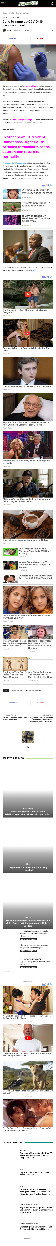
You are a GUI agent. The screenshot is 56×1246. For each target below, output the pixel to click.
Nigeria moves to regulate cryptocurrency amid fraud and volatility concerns (36, 961)
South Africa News (22, 13)
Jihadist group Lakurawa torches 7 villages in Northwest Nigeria (36, 1228)
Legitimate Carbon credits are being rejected (28, 868)
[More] (50, 38)
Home (5, 13)
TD (10, 30)
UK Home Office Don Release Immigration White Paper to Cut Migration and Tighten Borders (28, 923)
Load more (27, 1239)
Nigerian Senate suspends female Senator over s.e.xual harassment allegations (34, 933)
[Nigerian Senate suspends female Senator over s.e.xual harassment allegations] (10, 935)
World (11, 13)
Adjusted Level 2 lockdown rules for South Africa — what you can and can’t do (41, 720)
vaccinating (30, 86)
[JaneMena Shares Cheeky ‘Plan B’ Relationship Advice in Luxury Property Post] (28, 790)
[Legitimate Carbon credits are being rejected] (28, 845)
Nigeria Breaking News (28, 939)
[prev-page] (4, 973)
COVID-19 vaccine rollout (33, 690)
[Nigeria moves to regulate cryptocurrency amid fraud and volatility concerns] (10, 963)
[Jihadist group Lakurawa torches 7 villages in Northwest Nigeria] (10, 949)
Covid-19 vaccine (16, 690)
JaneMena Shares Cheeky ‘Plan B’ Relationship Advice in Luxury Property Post (28, 812)
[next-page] (8, 973)
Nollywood (28, 808)
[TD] (5, 30)
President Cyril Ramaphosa (23, 120)
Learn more (37, 270)
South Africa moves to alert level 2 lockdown (15, 719)
